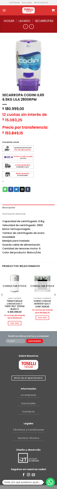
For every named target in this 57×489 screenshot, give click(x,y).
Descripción (8, 207)
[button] (50, 482)
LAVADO (24, 21)
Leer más (14, 323)
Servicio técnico (41, 2)
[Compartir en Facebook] (10, 189)
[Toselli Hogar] (28, 10)
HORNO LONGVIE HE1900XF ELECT (42, 302)
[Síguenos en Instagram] (28, 475)
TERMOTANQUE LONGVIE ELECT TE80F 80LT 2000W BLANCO (15, 305)
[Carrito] (53, 10)
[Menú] (4, 10)
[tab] (28, 208)
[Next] (54, 301)
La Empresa (14, 2)
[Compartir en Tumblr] (27, 189)
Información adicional (13, 214)
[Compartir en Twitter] (16, 189)
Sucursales (27, 2)
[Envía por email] (22, 189)
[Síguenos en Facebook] (23, 475)
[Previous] (2, 301)
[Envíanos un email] (33, 475)
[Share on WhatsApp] (5, 189)
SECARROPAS (44, 21)
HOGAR (9, 21)
